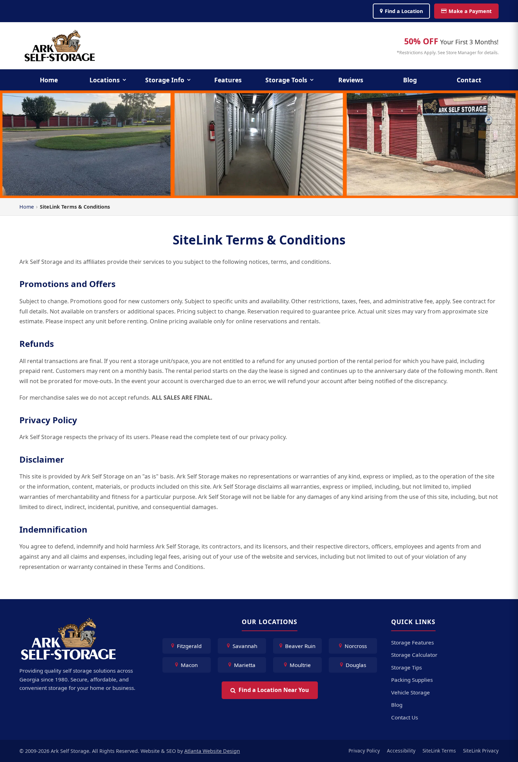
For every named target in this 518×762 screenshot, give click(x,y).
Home (49, 80)
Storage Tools (286, 80)
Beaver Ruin (300, 645)
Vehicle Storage (410, 692)
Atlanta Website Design (212, 751)
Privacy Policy (364, 750)
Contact (469, 80)
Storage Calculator (414, 654)
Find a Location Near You (274, 690)
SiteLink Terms (439, 750)
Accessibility (401, 750)
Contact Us (404, 717)
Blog (410, 80)
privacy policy (267, 437)
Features (228, 80)
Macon (189, 664)
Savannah (245, 645)
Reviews (350, 80)
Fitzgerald (189, 645)
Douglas (356, 664)
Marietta (244, 664)
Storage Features (412, 642)
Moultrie (300, 664)
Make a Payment (470, 11)
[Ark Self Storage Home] (59, 45)
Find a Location (404, 11)
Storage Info (164, 80)
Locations (105, 80)
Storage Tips (406, 667)
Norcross (356, 645)
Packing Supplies (412, 679)
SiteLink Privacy (481, 750)
